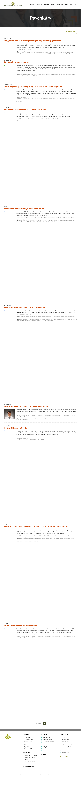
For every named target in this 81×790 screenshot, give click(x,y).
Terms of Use (65, 752)
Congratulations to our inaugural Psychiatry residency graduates (32, 40)
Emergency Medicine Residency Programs (27, 538)
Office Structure (65, 739)
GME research (22, 418)
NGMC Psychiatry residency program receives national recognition (33, 86)
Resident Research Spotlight (16, 428)
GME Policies (65, 741)
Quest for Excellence (48, 741)
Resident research (50, 320)
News (21, 97)
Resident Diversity (51, 221)
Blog (21, 49)
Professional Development (68, 745)
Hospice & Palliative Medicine (66, 316)
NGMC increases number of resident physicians (25, 109)
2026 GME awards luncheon (16, 62)
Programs (32, 4)
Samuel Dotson (69, 53)
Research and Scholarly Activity (30, 320)
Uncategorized (29, 49)
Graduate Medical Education (45, 51)
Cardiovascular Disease (26, 72)
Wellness (57, 221)
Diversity (31, 217)
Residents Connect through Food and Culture (24, 208)
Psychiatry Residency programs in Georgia (58, 53)
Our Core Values (47, 739)
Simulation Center (48, 749)
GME (42, 118)
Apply (52, 4)
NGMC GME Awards (54, 74)
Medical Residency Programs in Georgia (38, 74)
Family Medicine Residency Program (42, 538)
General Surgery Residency (54, 538)
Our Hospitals (46, 737)
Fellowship (26, 752)
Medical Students (29, 766)
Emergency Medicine (24, 118)
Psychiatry (24, 49)
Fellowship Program (51, 217)
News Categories (69, 31)
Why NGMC (46, 4)
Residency (26, 734)
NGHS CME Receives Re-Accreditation (20, 625)
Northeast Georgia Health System (27, 52)
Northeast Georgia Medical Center (40, 52)
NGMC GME (66, 51)
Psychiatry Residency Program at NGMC (42, 53)
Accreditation (65, 743)
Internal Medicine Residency (40, 220)
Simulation (27, 763)
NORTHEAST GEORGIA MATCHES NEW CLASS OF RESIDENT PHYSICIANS (36, 526)
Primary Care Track (29, 745)
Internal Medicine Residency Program (53, 220)
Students (39, 4)
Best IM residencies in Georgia (25, 220)
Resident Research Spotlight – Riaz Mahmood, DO (26, 307)
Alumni (43, 754)
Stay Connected (69, 4)
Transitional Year (60, 118)
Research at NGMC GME (41, 320)
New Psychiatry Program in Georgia (57, 51)
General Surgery (41, 72)
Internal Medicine (48, 72)
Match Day (21, 120)
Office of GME (59, 4)
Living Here (46, 747)
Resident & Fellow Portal (68, 751)
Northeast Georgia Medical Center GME (54, 52)
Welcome (63, 737)
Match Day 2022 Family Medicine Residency (32, 539)
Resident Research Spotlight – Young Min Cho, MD (26, 406)
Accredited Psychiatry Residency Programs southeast (29, 51)
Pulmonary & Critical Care (31, 761)
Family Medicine (35, 72)
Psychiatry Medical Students (29, 53)
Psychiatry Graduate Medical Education (26, 100)
